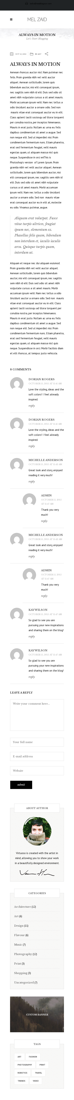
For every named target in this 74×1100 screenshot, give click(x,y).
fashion (33, 1056)
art (19, 1056)
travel (38, 1073)
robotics (22, 1073)
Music (18, 944)
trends (21, 1081)
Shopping (20, 973)
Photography (23, 954)
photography (25, 1065)
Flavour (19, 935)
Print (17, 963)
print (42, 1065)
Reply (32, 405)
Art (39, 54)
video (36, 1081)
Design (18, 925)
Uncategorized (24, 982)
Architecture (22, 906)
